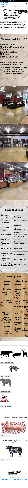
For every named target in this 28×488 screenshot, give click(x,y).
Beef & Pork (20, 479)
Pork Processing (5, 376)
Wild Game (13, 479)
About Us (7, 479)
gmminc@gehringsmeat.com (21, 0)
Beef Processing (5, 391)
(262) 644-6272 (8, 0)
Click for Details (5, 436)
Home (3, 479)
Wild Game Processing (7, 362)
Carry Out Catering (6, 406)
